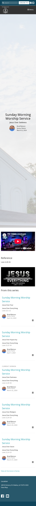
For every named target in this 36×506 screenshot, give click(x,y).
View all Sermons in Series (10, 471)
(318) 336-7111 (24, 3)
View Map (4, 487)
